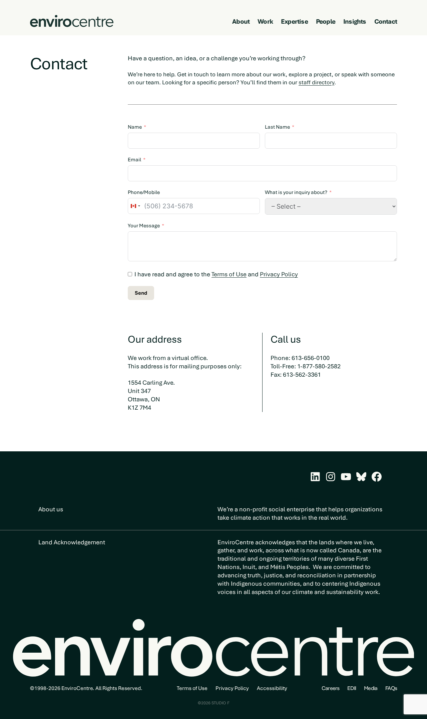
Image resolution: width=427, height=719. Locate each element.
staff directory (316, 82)
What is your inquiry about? (296, 192)
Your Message (144, 225)
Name (135, 127)
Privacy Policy (279, 274)
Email (134, 159)
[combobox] (135, 206)
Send (141, 293)
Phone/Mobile (144, 192)
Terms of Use (229, 274)
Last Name (277, 127)
